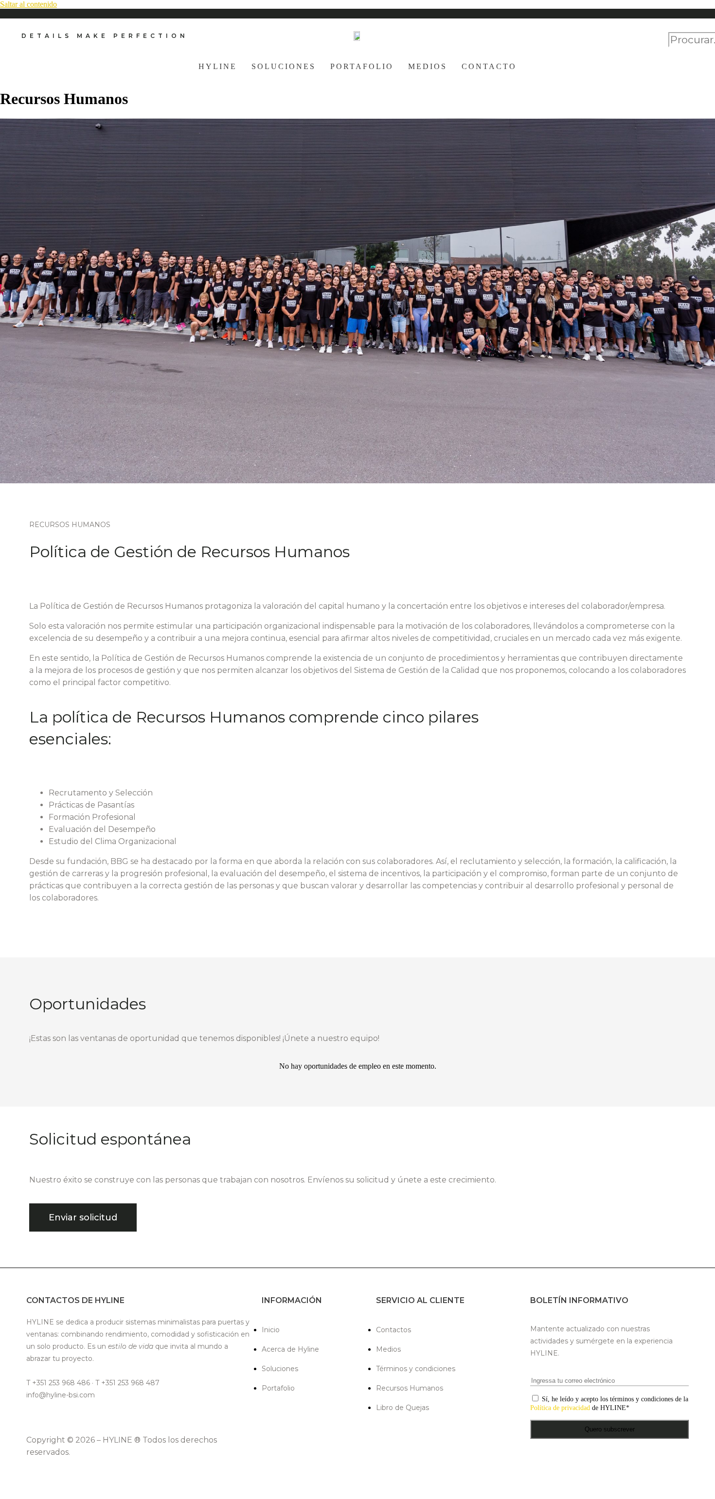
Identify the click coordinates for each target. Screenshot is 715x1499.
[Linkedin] (78, 1417)
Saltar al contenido (28, 4)
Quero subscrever (610, 1429)
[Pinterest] (101, 1417)
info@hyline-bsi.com (60, 1395)
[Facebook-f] (32, 1417)
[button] (681, 27)
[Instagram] (55, 1417)
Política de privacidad (560, 1407)
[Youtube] (124, 1417)
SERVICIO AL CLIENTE (420, 1300)
